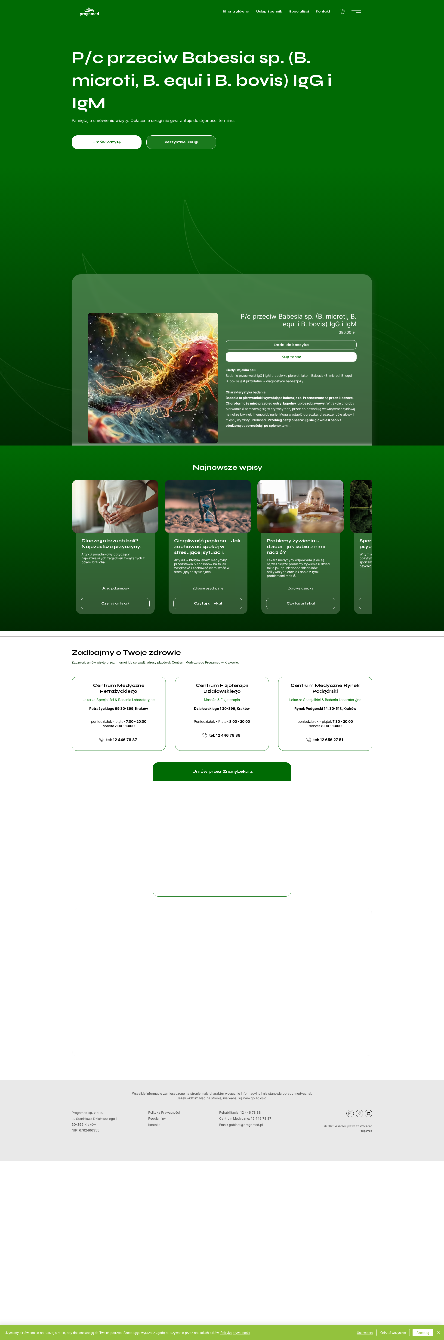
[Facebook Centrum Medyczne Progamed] (359, 1113)
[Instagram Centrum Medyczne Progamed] (350, 1113)
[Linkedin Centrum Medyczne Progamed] (368, 1113)
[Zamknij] (438, 1332)
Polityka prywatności (235, 1332)
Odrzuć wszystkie (393, 1332)
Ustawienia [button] (365, 1332)
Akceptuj (422, 1332)
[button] (343, 11)
